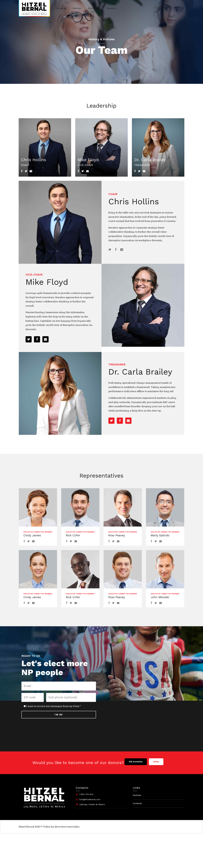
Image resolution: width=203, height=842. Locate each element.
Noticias (77, 8)
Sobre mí (61, 8)
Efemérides (94, 8)
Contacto (111, 8)
